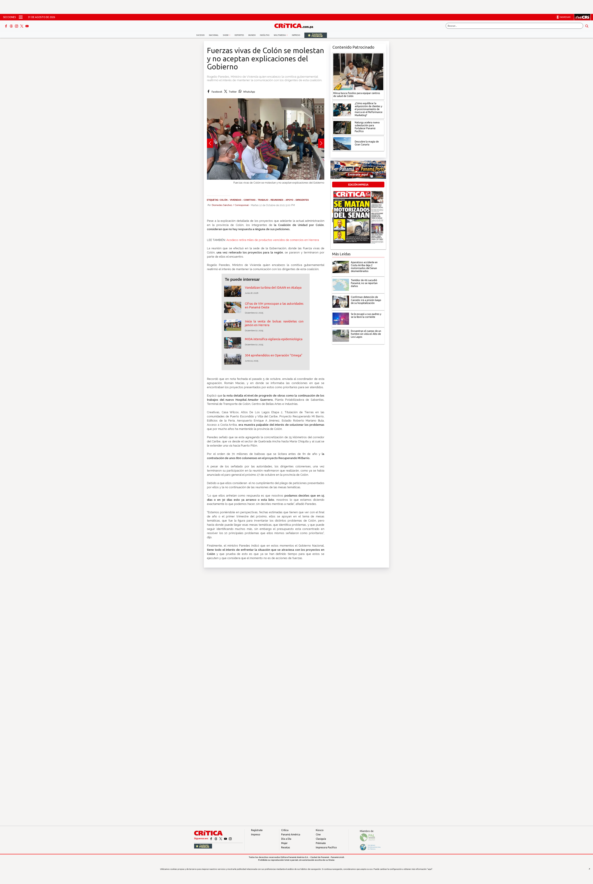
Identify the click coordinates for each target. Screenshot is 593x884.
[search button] (586, 26)
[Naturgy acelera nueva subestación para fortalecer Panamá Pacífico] (342, 127)
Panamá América (290, 834)
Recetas (285, 847)
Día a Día (286, 838)
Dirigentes (302, 200)
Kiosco (320, 830)
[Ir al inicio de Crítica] (295, 25)
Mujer (284, 843)
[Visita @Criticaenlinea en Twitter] (216, 838)
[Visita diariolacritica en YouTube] (225, 838)
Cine (318, 834)
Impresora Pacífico (326, 847)
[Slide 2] (265, 186)
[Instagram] (16, 25)
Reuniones (277, 200)
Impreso (296, 35)
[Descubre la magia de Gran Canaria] (342, 143)
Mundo (252, 35)
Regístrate (257, 830)
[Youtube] (27, 25)
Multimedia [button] (280, 35)
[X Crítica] (22, 25)
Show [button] (226, 35)
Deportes (239, 35)
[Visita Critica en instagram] (230, 838)
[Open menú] (20, 17)
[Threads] (11, 25)
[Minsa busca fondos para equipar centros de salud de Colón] (358, 71)
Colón (223, 200)
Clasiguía (321, 838)
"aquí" (429, 869)
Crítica (284, 830)
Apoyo (289, 200)
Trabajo (263, 200)
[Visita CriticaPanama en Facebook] (211, 838)
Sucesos (200, 35)
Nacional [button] (214, 35)
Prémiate (321, 843)
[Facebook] (6, 25)
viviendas (235, 200)
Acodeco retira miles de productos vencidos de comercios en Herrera (272, 240)
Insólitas (264, 35)
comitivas (249, 200)
